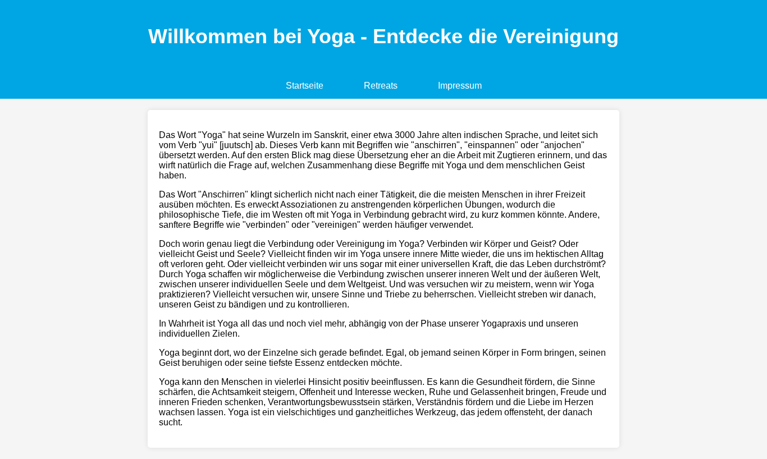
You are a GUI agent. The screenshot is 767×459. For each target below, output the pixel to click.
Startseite (304, 85)
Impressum (460, 85)
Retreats (381, 85)
